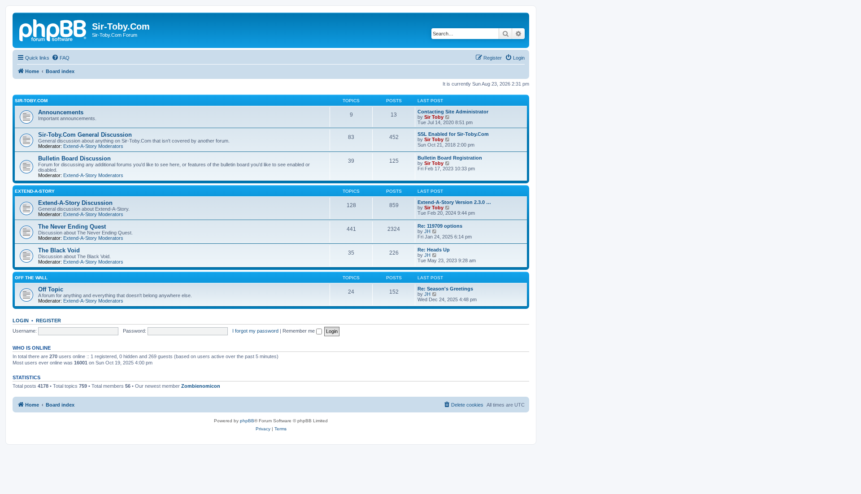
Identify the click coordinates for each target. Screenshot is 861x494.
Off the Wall (31, 277)
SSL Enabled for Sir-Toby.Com (453, 134)
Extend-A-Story (35, 191)
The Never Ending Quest (72, 226)
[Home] (53, 29)
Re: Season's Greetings (445, 288)
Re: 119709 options (439, 226)
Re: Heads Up (433, 249)
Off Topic (50, 289)
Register (48, 320)
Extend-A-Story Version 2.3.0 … (454, 202)
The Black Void (59, 250)
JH (427, 231)
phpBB (247, 420)
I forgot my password (255, 331)
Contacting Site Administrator (452, 111)
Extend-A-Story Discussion (75, 202)
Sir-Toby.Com (31, 100)
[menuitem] (61, 57)
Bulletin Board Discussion (74, 158)
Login (21, 320)
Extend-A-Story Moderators (93, 146)
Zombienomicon (200, 386)
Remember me (299, 331)
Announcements (60, 112)
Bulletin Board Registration (449, 157)
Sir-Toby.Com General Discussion (85, 134)
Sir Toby (434, 117)
